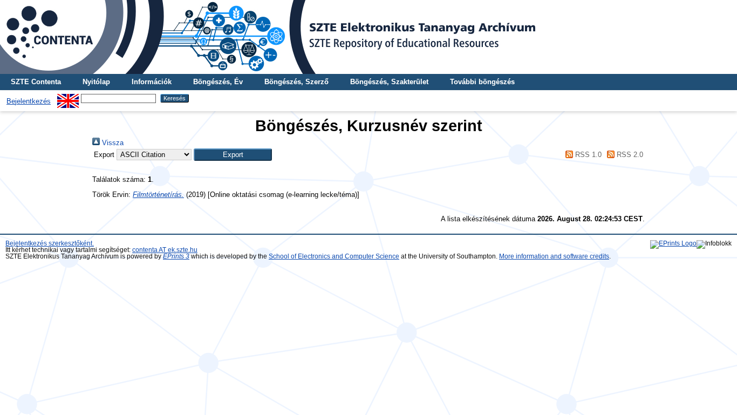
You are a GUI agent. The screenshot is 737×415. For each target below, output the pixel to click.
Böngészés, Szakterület (389, 82)
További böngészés (482, 82)
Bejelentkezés (28, 101)
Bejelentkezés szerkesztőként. (49, 243)
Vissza (112, 143)
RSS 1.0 (587, 155)
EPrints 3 (176, 256)
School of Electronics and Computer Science (334, 256)
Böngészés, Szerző (296, 82)
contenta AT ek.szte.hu (164, 250)
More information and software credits (554, 256)
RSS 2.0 (629, 155)
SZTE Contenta (36, 82)
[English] (68, 98)
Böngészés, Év (218, 82)
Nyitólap (96, 82)
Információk (152, 82)
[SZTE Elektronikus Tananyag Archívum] (368, 37)
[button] (233, 154)
